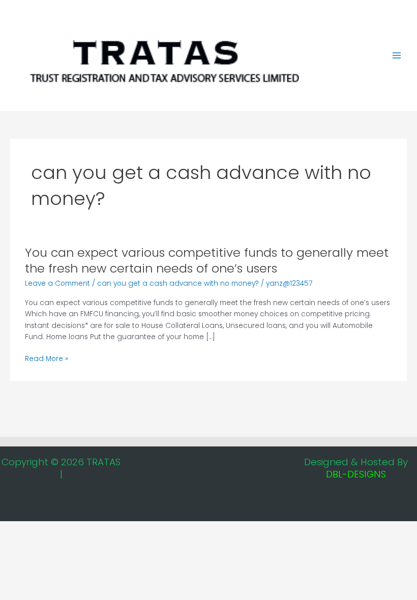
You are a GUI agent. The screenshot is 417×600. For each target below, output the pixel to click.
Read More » (46, 359)
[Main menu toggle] (396, 55)
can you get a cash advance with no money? (178, 283)
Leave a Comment (57, 283)
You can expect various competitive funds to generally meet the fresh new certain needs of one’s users (207, 260)
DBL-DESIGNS (356, 474)
